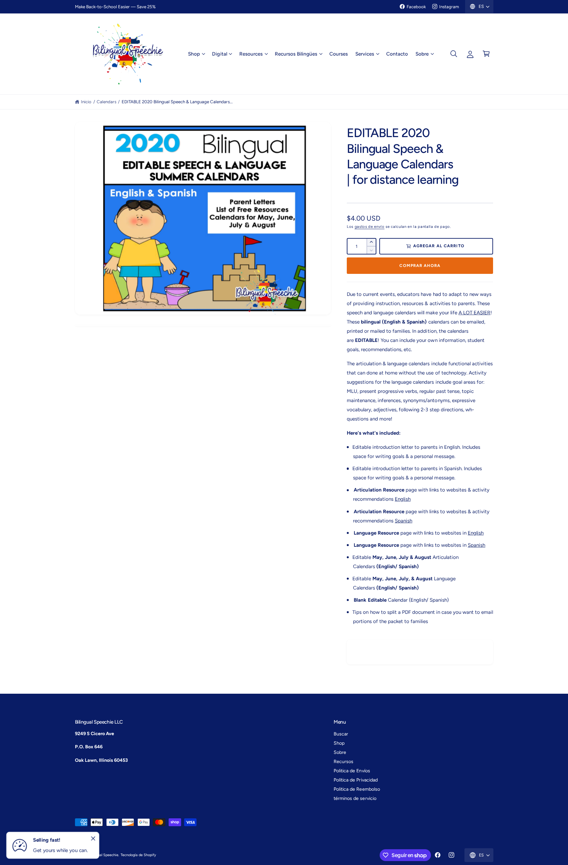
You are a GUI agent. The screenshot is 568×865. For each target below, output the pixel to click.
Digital (219, 54)
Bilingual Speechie (103, 855)
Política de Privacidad (355, 780)
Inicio (86, 101)
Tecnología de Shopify (138, 855)
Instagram (449, 6)
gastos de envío (370, 226)
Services (364, 54)
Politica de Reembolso (357, 789)
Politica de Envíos (352, 771)
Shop (194, 54)
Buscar (341, 734)
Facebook (416, 6)
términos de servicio (355, 798)
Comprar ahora (419, 265)
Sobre (422, 54)
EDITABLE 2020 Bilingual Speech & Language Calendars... (177, 101)
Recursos (343, 761)
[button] (196, 54)
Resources (251, 54)
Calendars (106, 101)
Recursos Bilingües (296, 54)
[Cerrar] (93, 838)
